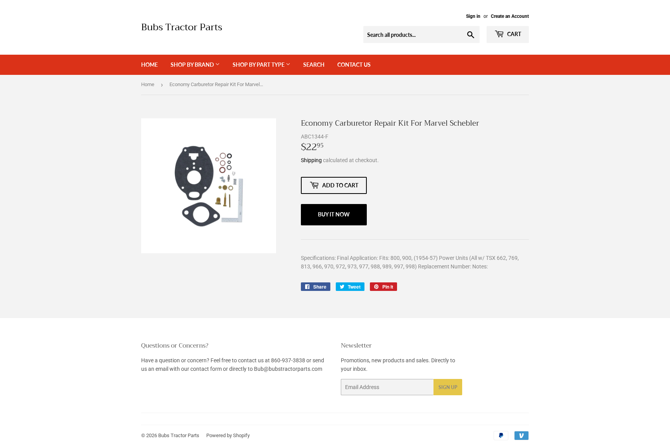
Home (149, 64)
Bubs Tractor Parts (181, 27)
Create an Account (510, 16)
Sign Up (448, 387)
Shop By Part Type (259, 64)
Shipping (311, 160)
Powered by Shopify (228, 435)
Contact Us (354, 64)
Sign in (473, 16)
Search (314, 64)
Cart (513, 34)
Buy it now (334, 214)
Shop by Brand (193, 64)
